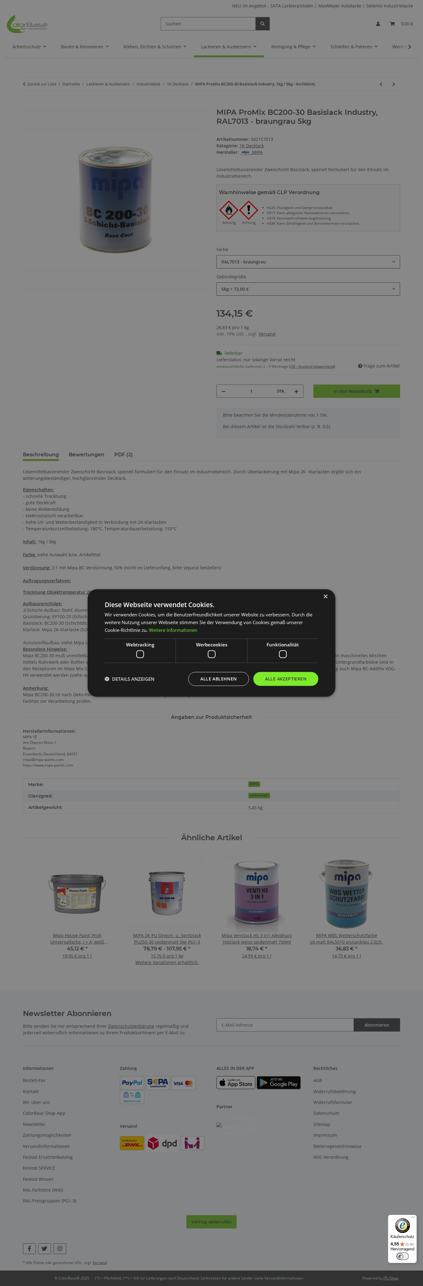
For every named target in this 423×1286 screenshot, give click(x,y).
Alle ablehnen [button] (218, 679)
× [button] (325, 596)
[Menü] (413, 1218)
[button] (130, 679)
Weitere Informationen (173, 630)
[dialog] (211, 643)
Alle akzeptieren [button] (286, 679)
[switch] (402, 1256)
